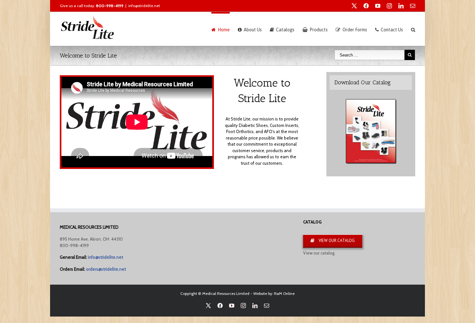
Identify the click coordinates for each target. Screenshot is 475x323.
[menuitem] (224, 29)
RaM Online (284, 293)
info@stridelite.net (144, 5)
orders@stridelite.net (106, 269)
